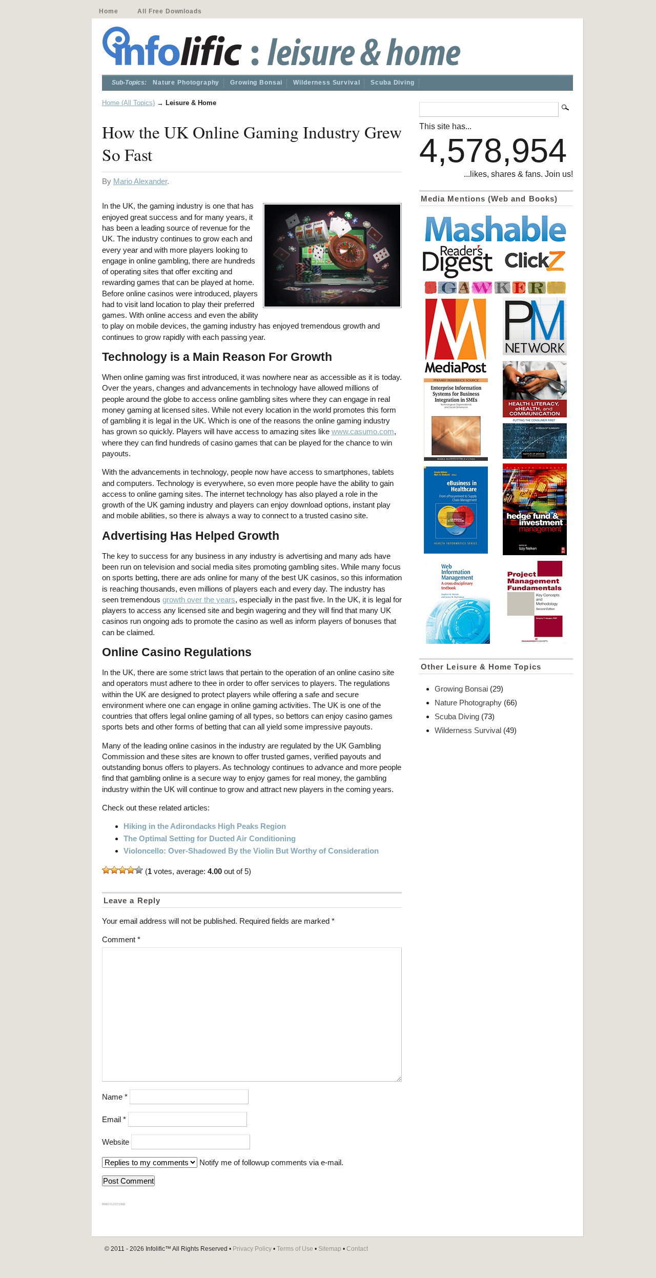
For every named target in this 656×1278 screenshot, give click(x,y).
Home (108, 11)
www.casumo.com (363, 431)
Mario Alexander (140, 181)
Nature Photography (186, 82)
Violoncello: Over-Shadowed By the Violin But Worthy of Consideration (251, 850)
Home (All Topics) (128, 103)
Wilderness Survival (326, 82)
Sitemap (329, 1248)
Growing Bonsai (256, 82)
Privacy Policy (252, 1248)
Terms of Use (295, 1248)
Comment (121, 939)
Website (115, 1142)
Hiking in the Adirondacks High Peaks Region (205, 826)
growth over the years (198, 599)
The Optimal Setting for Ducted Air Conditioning (210, 838)
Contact (357, 1248)
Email (114, 1119)
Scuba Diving (392, 82)
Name (115, 1096)
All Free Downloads (169, 11)
